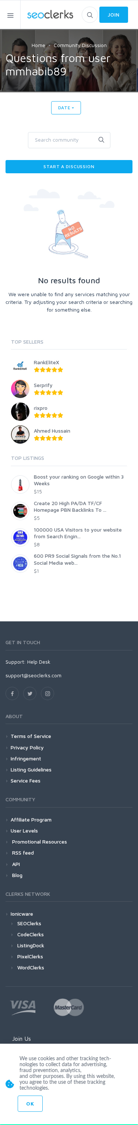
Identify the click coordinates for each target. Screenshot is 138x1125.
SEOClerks (29, 923)
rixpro (40, 408)
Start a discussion (68, 166)
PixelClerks (30, 956)
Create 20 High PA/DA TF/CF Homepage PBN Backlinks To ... (70, 506)
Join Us (21, 1038)
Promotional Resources (39, 841)
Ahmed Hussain (52, 430)
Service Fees (25, 780)
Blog (16, 875)
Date (64, 107)
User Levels (24, 830)
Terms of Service (31, 736)
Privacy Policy (27, 747)
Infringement (26, 758)
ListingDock (30, 945)
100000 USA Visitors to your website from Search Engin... (78, 532)
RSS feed (22, 852)
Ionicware (22, 914)
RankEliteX (46, 362)
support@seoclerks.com (33, 675)
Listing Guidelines (31, 769)
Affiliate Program (31, 819)
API (15, 864)
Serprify (43, 385)
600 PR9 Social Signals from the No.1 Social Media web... (77, 559)
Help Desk (38, 662)
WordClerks (30, 967)
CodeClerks (30, 934)
